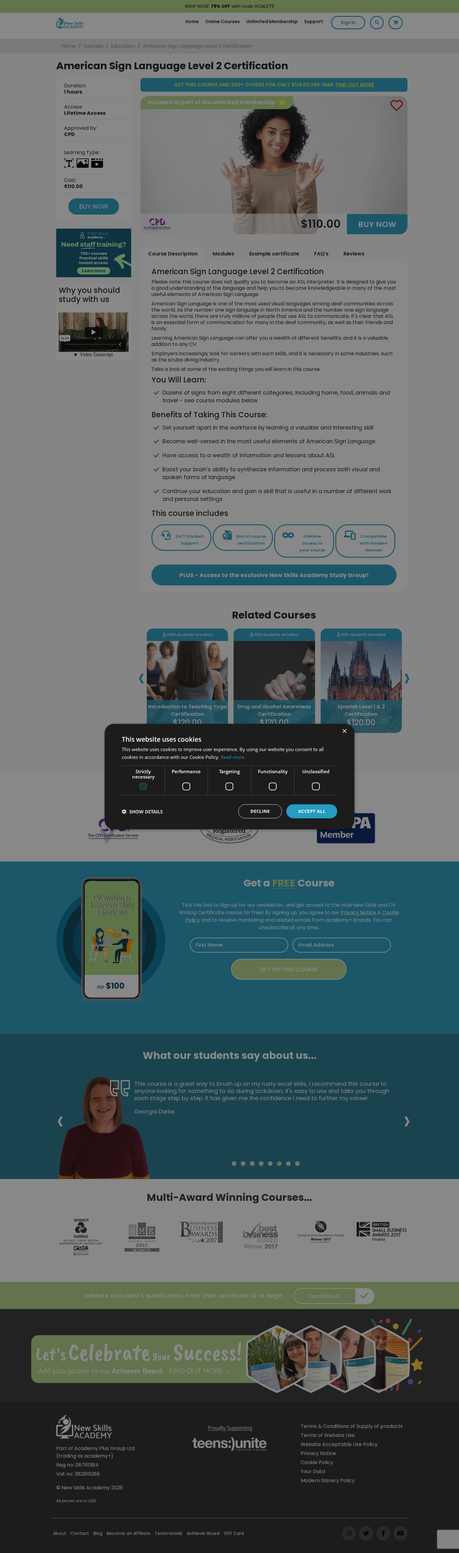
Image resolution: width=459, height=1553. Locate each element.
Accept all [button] (311, 811)
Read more (232, 757)
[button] (142, 811)
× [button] (344, 731)
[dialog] (229, 776)
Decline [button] (260, 811)
